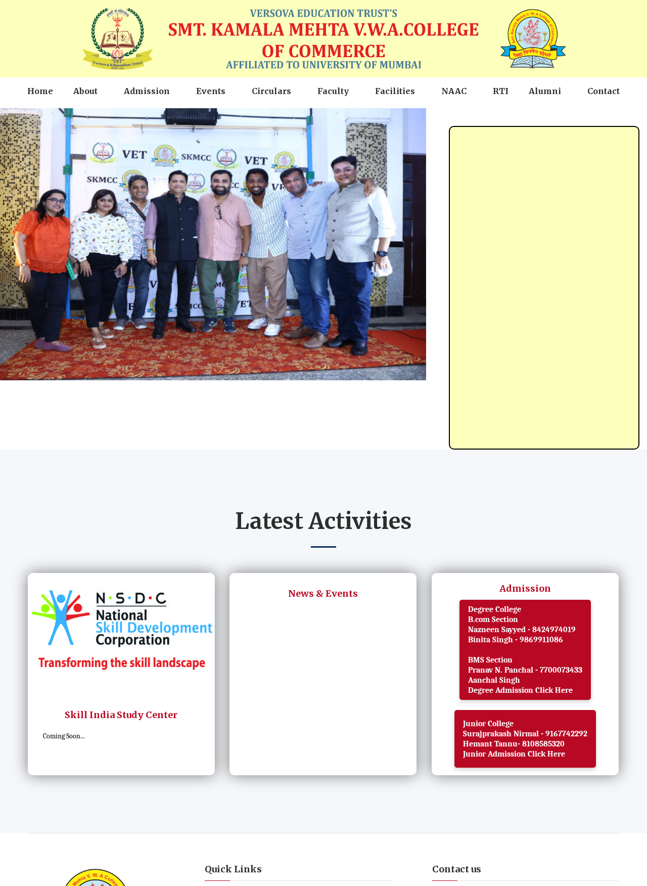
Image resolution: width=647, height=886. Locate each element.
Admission (147, 117)
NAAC (454, 117)
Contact (603, 117)
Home (40, 117)
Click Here (553, 716)
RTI (501, 117)
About (85, 117)
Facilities (395, 117)
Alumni (545, 117)
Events (210, 117)
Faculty (333, 117)
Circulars (271, 117)
